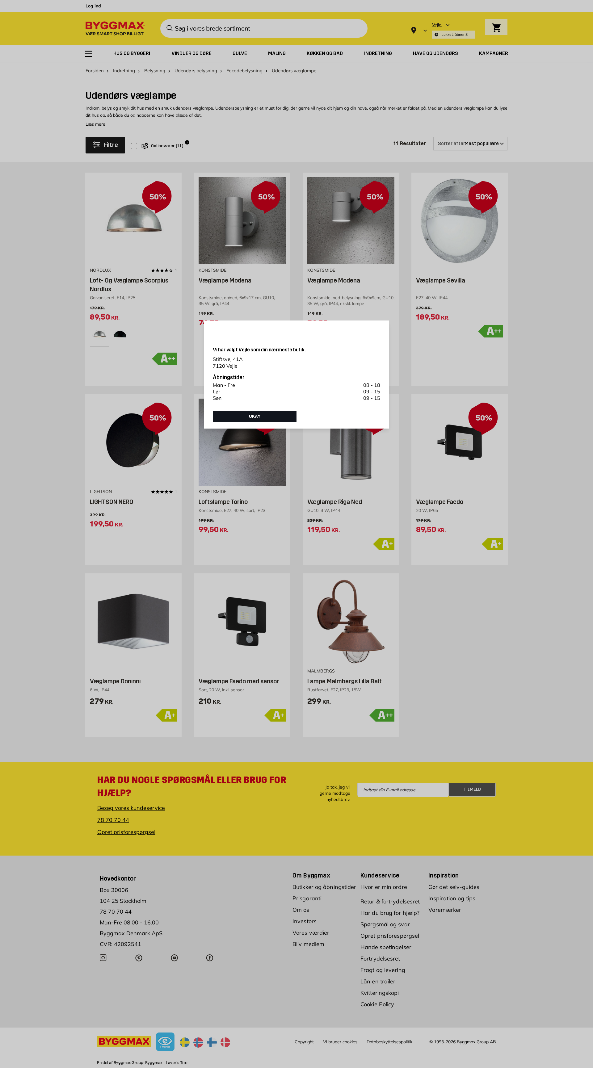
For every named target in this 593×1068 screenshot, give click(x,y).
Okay (255, 416)
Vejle (244, 350)
